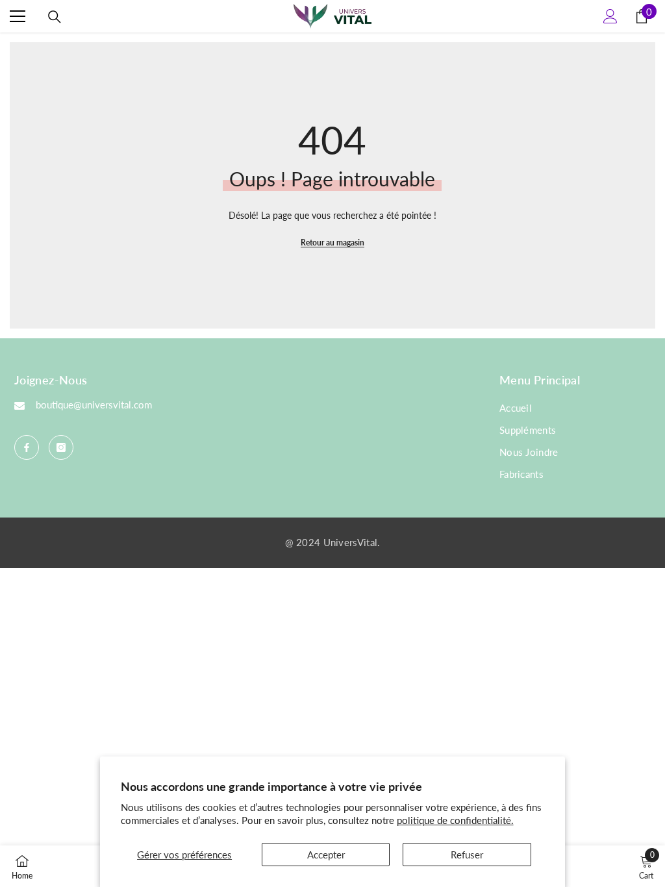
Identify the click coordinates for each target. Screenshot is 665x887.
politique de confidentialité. (455, 820)
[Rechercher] (54, 17)
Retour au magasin (332, 242)
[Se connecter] (610, 16)
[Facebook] (26, 447)
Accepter (326, 854)
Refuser (467, 854)
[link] (646, 866)
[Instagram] (61, 447)
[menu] (17, 16)
